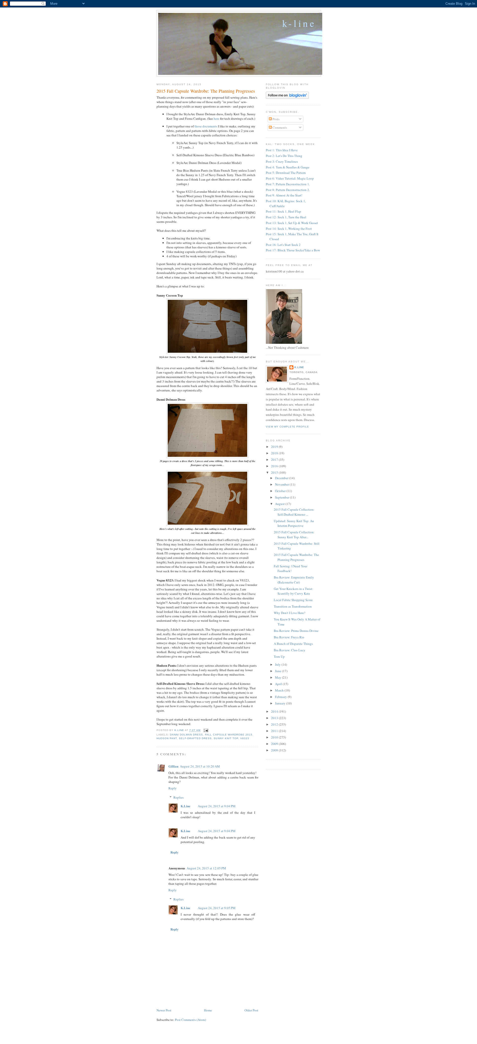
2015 (275, 472)
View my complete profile (287, 426)
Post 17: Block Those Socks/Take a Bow (293, 250)
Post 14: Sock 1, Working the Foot (289, 228)
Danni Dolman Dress (186, 734)
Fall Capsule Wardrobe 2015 (228, 734)
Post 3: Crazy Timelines (282, 161)
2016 (275, 466)
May (278, 677)
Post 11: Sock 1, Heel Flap (283, 211)
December (282, 478)
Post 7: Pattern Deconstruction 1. (288, 184)
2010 (275, 737)
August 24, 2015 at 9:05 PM (217, 908)
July (278, 664)
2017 (275, 459)
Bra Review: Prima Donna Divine (296, 630)
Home (208, 1010)
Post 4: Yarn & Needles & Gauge (287, 167)
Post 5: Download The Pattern (286, 172)
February (281, 697)
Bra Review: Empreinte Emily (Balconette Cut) (294, 579)
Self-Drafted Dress (195, 738)
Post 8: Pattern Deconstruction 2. (288, 190)
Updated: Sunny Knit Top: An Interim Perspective (294, 523)
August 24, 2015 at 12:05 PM (206, 868)
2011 (275, 731)
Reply (172, 788)
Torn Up (279, 656)
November (282, 484)
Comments (279, 127)
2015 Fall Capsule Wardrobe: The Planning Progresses (296, 557)
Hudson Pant (167, 738)
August (280, 504)
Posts (275, 119)
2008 (275, 750)
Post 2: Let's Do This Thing (284, 156)
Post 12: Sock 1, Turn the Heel (286, 217)
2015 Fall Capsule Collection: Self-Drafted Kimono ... (294, 512)
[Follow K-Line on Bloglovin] (287, 97)
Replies (178, 797)
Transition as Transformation (293, 606)
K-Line (299, 23)
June (278, 671)
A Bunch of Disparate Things (293, 643)
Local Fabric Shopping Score (293, 600)
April (279, 684)
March (279, 690)
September (282, 497)
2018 (275, 453)
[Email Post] (205, 730)
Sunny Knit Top (226, 738)
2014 (275, 711)
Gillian (173, 766)
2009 (275, 743)
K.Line (185, 806)
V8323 (244, 738)
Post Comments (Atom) (190, 1019)
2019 (275, 446)
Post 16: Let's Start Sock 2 (283, 244)
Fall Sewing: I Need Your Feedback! (290, 568)
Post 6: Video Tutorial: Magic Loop (290, 178)
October (280, 491)
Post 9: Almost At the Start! (284, 195)
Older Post (251, 1010)
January (280, 703)
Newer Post (164, 1010)
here (216, 118)
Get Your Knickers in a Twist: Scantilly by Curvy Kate (293, 591)
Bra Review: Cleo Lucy (289, 650)
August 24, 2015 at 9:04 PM (217, 806)
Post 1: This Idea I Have (282, 150)
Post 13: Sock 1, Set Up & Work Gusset (292, 223)
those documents (206, 126)
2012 (275, 724)
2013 (275, 718)
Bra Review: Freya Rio (289, 637)
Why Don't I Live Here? (289, 613)
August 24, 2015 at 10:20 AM (200, 766)
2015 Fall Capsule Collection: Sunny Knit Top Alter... (294, 534)
